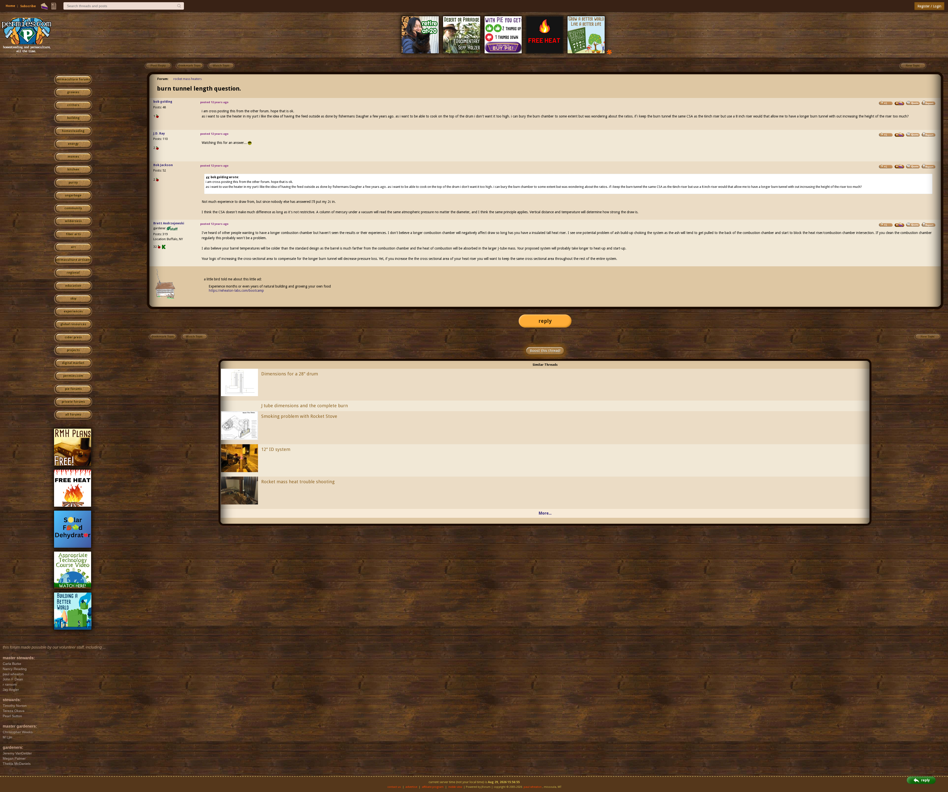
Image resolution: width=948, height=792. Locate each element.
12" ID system (275, 449)
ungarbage (73, 195)
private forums (73, 402)
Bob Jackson (163, 165)
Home (10, 6)
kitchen (73, 169)
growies (73, 92)
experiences (73, 311)
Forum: (163, 79)
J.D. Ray (159, 133)
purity (73, 182)
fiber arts (73, 234)
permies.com (73, 376)
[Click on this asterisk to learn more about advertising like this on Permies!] (609, 51)
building (73, 118)
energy (73, 144)
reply (545, 321)
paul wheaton (533, 787)
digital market (73, 363)
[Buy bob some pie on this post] (899, 103)
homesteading (73, 131)
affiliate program (433, 787)
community (73, 208)
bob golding (162, 101)
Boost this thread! (545, 350)
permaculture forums (73, 79)
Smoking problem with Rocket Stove (299, 416)
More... (545, 513)
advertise (411, 787)
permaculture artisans (73, 260)
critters (73, 105)
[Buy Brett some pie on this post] (899, 225)
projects (73, 350)
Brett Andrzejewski (168, 223)
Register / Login (929, 6)
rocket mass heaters (187, 79)
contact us (394, 787)
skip (73, 298)
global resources (73, 324)
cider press (73, 337)
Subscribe (28, 6)
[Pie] (44, 6)
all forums (73, 414)
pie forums (73, 389)
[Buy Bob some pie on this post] (899, 166)
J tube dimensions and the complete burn (304, 405)
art (73, 247)
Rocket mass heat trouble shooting (298, 481)
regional (73, 272)
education (73, 286)
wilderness (73, 221)
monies (73, 156)
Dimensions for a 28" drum (289, 373)
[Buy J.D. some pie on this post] (899, 135)
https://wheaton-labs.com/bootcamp (236, 290)
